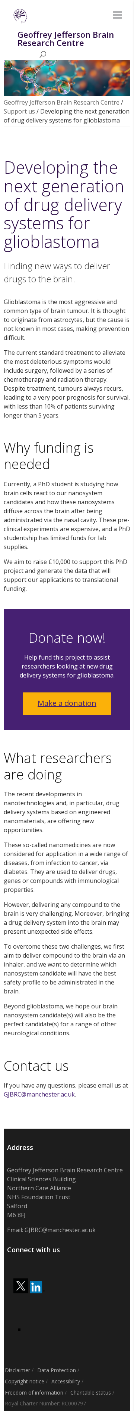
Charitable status (90, 1392)
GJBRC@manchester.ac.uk (39, 1094)
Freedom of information (34, 1392)
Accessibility (65, 1381)
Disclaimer (17, 1370)
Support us (19, 111)
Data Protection (56, 1370)
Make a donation (67, 703)
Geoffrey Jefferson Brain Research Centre (61, 102)
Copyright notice (24, 1381)
